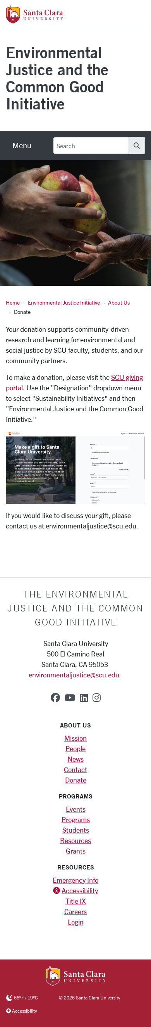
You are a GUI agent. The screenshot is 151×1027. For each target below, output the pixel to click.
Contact (75, 769)
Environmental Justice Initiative (64, 302)
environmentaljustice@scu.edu (74, 675)
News (75, 759)
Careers (75, 911)
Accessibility (80, 890)
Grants (76, 851)
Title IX (75, 901)
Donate (75, 780)
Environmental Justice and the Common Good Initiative (57, 78)
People (75, 748)
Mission (75, 738)
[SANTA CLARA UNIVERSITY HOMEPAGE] (76, 976)
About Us (119, 302)
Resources (75, 840)
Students (75, 830)
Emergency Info (75, 880)
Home (13, 302)
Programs (76, 819)
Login (76, 922)
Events (76, 809)
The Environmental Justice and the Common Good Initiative (75, 608)
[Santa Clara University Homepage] (34, 20)
